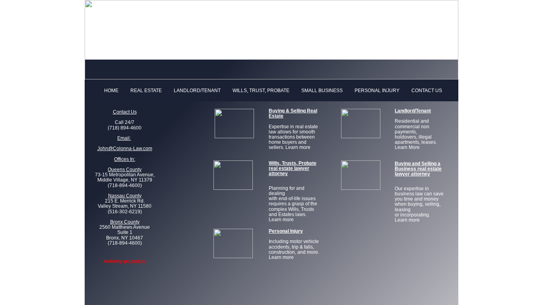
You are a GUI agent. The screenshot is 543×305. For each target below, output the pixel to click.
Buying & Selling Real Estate (293, 113)
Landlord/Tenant (197, 90)
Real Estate (146, 90)
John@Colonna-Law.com (124, 148)
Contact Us (426, 90)
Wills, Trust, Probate (261, 90)
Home (111, 90)
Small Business (322, 90)
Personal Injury (377, 90)
